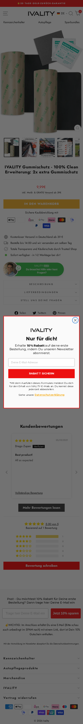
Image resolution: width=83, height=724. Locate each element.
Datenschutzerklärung (49, 394)
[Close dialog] (75, 320)
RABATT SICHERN (41, 373)
